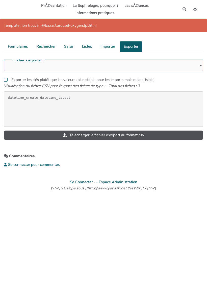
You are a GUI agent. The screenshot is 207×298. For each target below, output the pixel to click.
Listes (87, 46)
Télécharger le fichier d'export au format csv (106, 135)
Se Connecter (81, 182)
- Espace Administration (116, 182)
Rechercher (46, 46)
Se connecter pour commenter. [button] (33, 164)
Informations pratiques (94, 12)
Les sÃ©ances (136, 5)
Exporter (131, 46)
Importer (107, 46)
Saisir (68, 46)
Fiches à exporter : (28, 60)
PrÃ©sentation (54, 5)
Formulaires (18, 46)
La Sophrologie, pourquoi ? (95, 5)
